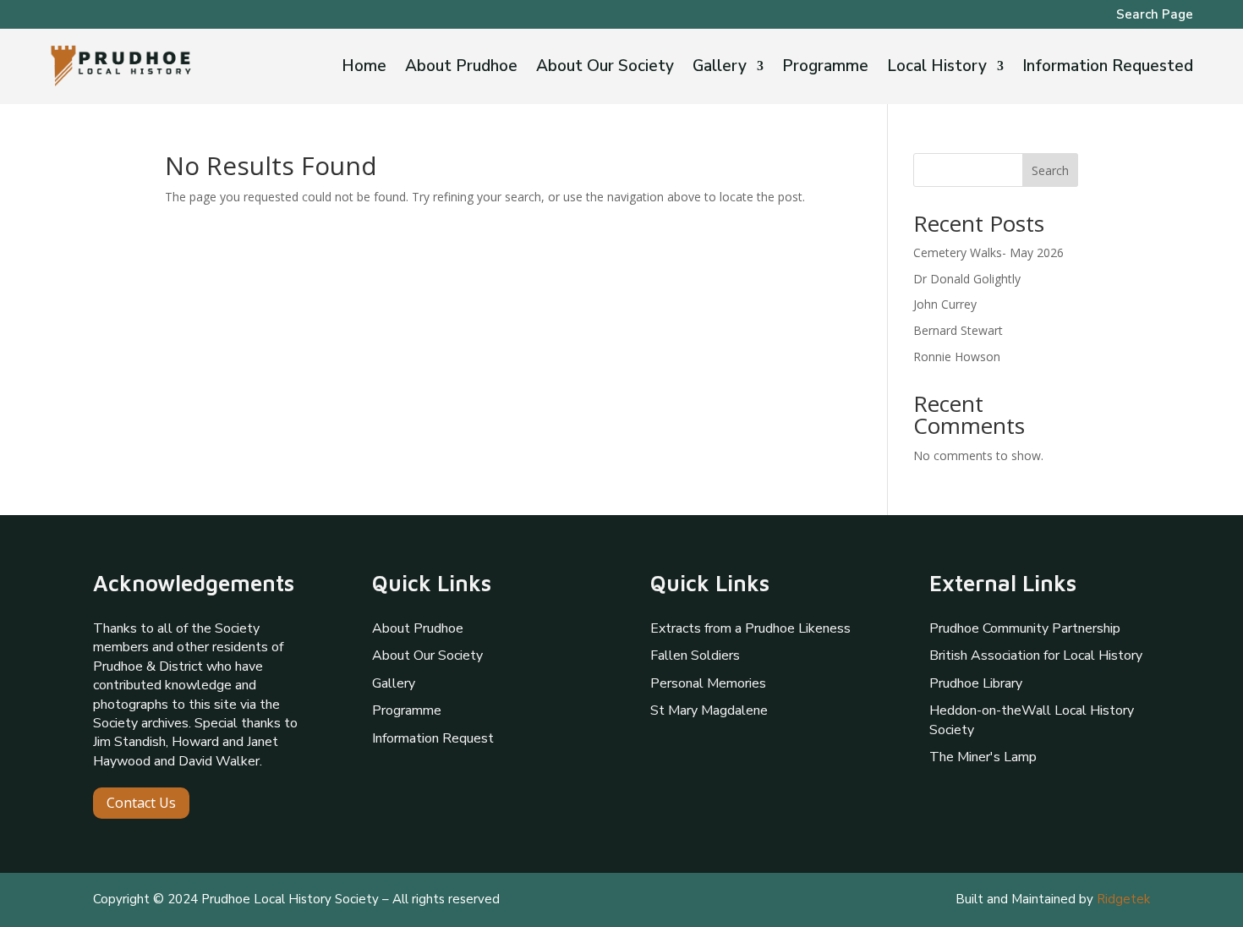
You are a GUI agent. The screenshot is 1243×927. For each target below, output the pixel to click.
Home (364, 68)
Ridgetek (1123, 899)
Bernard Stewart (958, 330)
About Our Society (605, 68)
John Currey (945, 304)
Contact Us (141, 802)
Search (1050, 170)
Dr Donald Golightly (967, 279)
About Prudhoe (461, 68)
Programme (825, 68)
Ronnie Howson (956, 356)
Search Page (1154, 15)
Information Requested (1107, 68)
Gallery (720, 68)
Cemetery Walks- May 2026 (988, 252)
